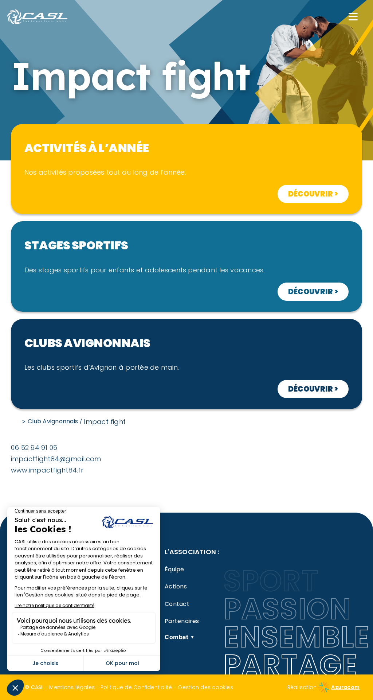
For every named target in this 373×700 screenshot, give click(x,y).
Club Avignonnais (53, 421)
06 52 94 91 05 (34, 447)
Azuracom (345, 687)
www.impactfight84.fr (47, 470)
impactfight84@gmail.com (56, 458)
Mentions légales (72, 687)
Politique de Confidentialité (136, 687)
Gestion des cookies (205, 687)
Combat (179, 637)
